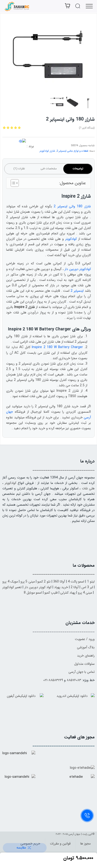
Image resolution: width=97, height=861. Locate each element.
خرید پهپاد (61, 587)
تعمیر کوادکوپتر (12, 587)
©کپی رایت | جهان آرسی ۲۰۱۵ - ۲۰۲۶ (75, 834)
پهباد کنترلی (67, 592)
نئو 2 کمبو (43, 581)
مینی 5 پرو (27, 581)
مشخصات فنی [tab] (48, 168)
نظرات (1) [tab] (19, 168)
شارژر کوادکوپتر (47, 151)
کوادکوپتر (71, 238)
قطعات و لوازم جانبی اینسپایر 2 (72, 151)
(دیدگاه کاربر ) (87, 128)
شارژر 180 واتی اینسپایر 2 (72, 206)
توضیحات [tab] (78, 168)
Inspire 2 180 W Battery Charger (57, 347)
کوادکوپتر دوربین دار (78, 269)
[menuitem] (84, 844)
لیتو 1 (91, 581)
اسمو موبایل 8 (33, 592)
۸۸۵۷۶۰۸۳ (74, 680)
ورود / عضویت (85, 639)
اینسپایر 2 (77, 290)
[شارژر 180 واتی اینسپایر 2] (48, 55)
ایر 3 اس (87, 587)
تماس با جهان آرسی (82, 671)
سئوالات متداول (84, 663)
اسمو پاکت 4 (76, 581)
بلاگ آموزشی (86, 647)
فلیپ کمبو (51, 592)
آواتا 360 (59, 581)
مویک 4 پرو (10, 581)
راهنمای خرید (86, 655)
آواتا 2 (75, 587)
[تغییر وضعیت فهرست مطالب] (12, 183)
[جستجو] (76, 7)
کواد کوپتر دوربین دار (38, 587)
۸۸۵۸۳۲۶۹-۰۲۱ (53, 680)
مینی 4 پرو (85, 592)
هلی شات (88, 488)
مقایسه (21, 847)
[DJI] (16, 148)
